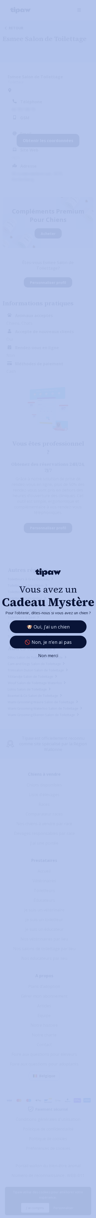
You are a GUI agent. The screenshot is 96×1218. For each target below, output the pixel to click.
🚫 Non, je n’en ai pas (48, 642)
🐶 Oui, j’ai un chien (48, 627)
